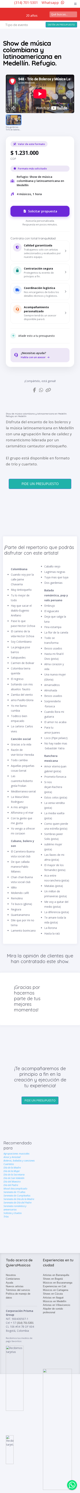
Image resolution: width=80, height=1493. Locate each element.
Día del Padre (10, 1185)
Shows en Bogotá (53, 1278)
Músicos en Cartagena (55, 1290)
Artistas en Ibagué (53, 1297)
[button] (40, 251)
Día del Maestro (12, 1181)
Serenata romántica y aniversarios (14, 1207)
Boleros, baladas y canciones (19, 1160)
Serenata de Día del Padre (17, 1202)
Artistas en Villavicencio (56, 1305)
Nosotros (11, 1275)
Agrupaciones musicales (16, 1153)
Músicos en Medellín (54, 1301)
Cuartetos (8, 1164)
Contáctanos (13, 1278)
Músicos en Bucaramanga (57, 1282)
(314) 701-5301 (26, 2)
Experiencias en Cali (54, 1286)
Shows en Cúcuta (53, 1293)
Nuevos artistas (14, 1286)
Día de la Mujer (11, 1171)
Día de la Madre (12, 1167)
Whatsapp (50, 2)
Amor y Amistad (12, 1157)
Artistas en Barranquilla (56, 1275)
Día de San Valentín (13, 1178)
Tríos (6, 1216)
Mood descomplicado (15, 1188)
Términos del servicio (18, 1290)
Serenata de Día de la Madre (18, 1199)
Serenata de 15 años (14, 1192)
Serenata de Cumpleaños (16, 1195)
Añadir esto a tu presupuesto (36, 336)
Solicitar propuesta (42, 211)
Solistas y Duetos (12, 1213)
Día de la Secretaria (13, 1174)
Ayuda (9, 1282)
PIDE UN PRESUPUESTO (40, 483)
